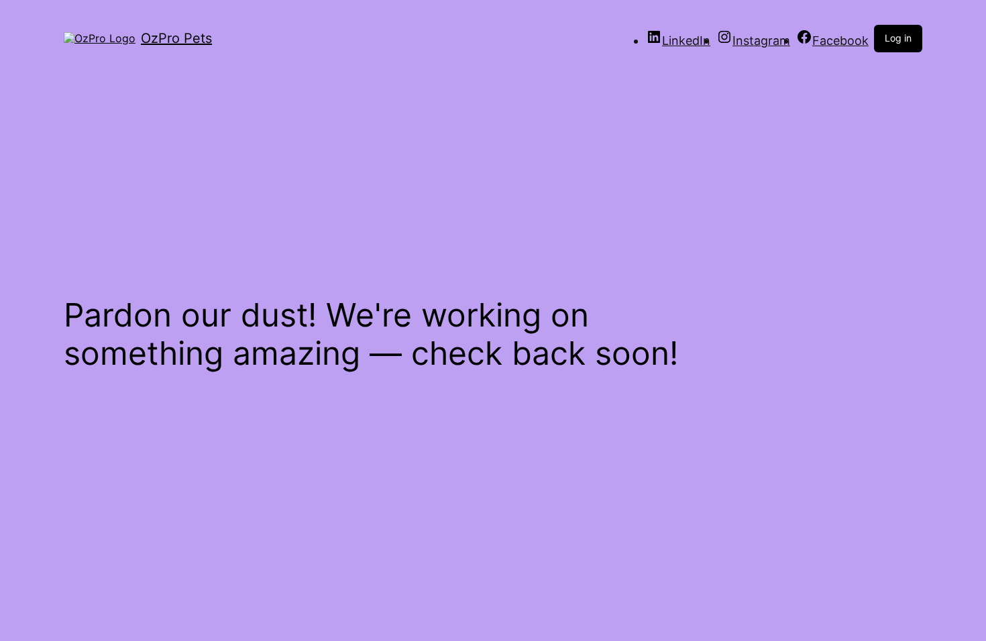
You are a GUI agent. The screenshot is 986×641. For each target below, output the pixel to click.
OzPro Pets (176, 38)
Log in (898, 38)
